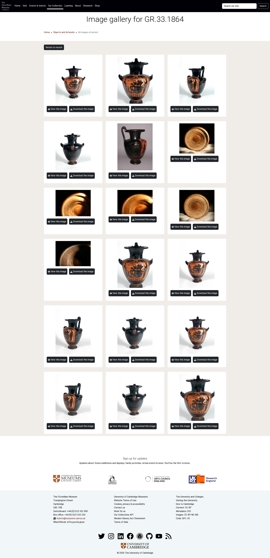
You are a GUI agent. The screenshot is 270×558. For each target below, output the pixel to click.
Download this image (83, 109)
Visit (25, 5)
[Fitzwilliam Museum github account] (149, 536)
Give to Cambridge (185, 504)
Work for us (119, 511)
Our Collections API (123, 514)
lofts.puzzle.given (76, 522)
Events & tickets (37, 5)
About (78, 5)
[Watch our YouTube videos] (159, 536)
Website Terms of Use (125, 500)
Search (263, 6)
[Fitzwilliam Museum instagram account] (111, 536)
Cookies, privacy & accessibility (129, 504)
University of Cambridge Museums (131, 496)
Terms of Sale (121, 522)
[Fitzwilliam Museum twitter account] (102, 536)
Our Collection (55, 5)
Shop (97, 5)
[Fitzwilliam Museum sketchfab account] (140, 536)
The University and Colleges (189, 496)
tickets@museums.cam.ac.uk (71, 518)
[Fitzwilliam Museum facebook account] (121, 536)
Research (88, 5)
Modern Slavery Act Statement (129, 518)
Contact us (119, 507)
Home (18, 5)
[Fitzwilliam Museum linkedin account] (130, 536)
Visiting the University (186, 500)
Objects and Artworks (64, 32)
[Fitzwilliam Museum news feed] (168, 536)
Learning (68, 5)
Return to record (54, 47)
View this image (58, 109)
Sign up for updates (135, 458)
